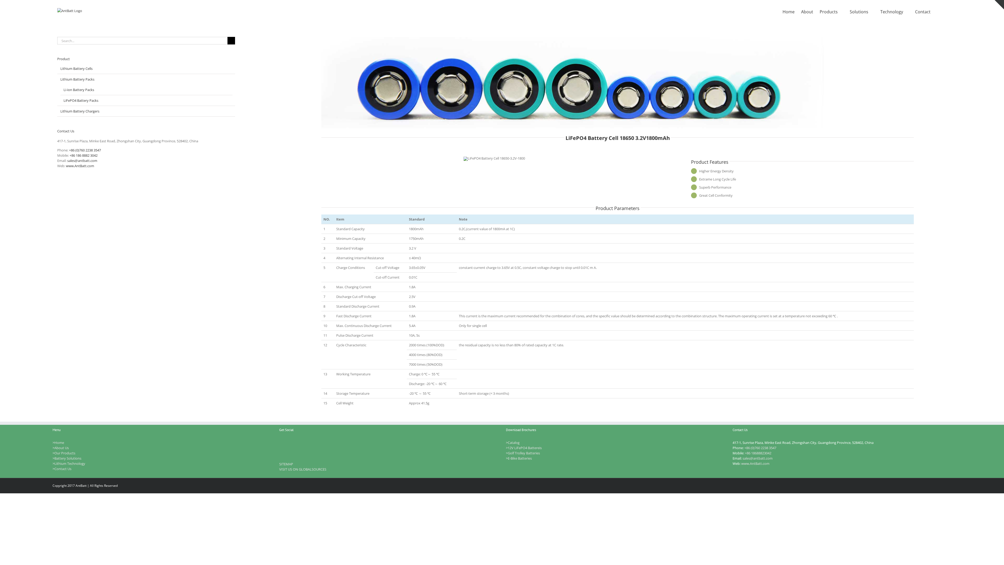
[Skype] (301, 442)
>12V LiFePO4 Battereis (524, 447)
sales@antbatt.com (82, 160)
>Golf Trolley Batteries (523, 453)
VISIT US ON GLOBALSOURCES (302, 469)
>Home (58, 442)
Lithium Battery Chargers (79, 111)
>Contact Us (62, 468)
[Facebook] (287, 442)
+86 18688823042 (758, 453)
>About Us (61, 447)
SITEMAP (286, 464)
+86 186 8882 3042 (84, 155)
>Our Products (64, 453)
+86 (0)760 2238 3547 (85, 150)
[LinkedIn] (280, 442)
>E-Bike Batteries (519, 458)
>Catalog (513, 442)
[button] (938, 11)
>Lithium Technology (69, 463)
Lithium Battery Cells (76, 68)
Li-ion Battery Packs (79, 89)
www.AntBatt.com (80, 165)
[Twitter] (294, 442)
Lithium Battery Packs (77, 79)
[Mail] (308, 442)
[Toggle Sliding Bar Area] (999, 4)
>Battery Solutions (67, 458)
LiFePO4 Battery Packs (81, 100)
